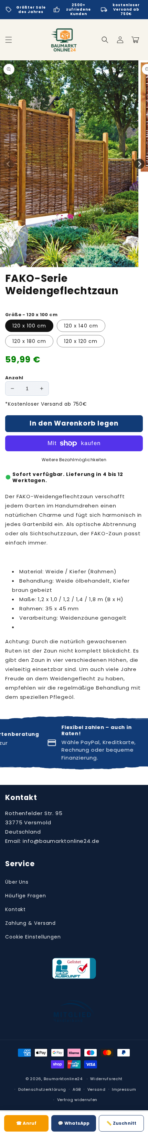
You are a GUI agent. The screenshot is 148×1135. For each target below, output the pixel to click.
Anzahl (14, 377)
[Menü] (8, 39)
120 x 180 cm (29, 341)
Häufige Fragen (25, 895)
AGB (77, 1089)
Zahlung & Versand (30, 923)
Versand (96, 1089)
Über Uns (17, 882)
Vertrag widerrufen (77, 1099)
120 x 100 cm (29, 325)
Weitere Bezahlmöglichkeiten (74, 460)
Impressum (124, 1089)
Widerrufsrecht (106, 1079)
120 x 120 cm (80, 341)
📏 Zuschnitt (121, 1123)
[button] (105, 40)
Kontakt (15, 909)
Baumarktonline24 (63, 1079)
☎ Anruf (26, 1123)
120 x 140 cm (81, 325)
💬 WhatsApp (73, 1123)
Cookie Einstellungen (33, 936)
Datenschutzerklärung (42, 1089)
